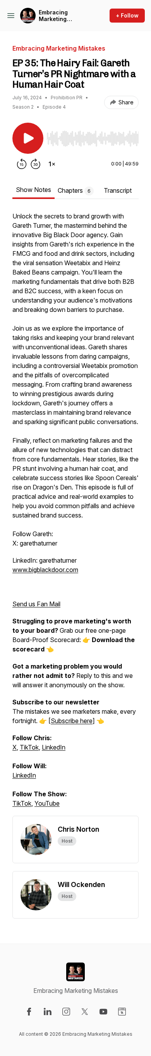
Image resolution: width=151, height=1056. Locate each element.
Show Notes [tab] (33, 190)
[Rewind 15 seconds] (21, 163)
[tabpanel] (75, 513)
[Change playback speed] (52, 163)
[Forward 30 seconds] (35, 163)
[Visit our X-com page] (85, 1012)
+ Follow (127, 15)
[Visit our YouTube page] (103, 1012)
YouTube (47, 803)
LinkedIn (53, 747)
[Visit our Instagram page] (66, 1012)
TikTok (29, 747)
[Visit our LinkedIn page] (47, 1012)
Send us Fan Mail (36, 604)
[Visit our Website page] (122, 1012)
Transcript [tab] (118, 190)
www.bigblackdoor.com (45, 570)
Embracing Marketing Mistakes (53, 16)
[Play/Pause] (27, 138)
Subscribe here (72, 721)
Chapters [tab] (74, 190)
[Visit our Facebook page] (29, 1012)
